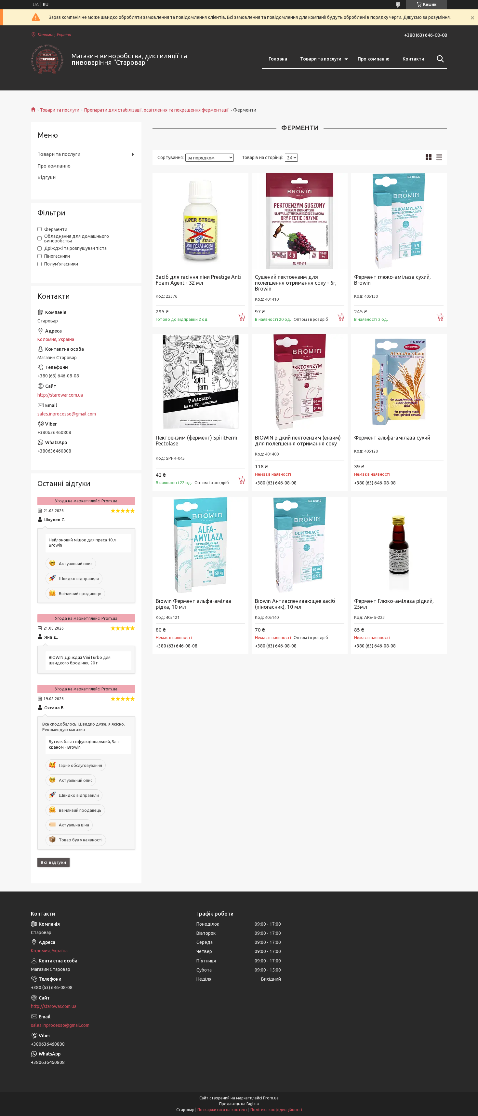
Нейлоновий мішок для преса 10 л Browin (82, 543)
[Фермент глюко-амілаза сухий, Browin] (399, 221)
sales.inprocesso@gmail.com (66, 413)
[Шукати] (439, 58)
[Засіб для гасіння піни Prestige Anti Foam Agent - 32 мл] (200, 221)
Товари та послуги (320, 58)
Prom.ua (271, 1098)
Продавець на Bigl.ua (239, 1104)
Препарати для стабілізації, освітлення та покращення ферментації (156, 110)
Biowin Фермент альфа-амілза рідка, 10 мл (193, 604)
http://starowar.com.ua (60, 395)
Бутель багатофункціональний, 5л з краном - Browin (84, 744)
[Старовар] (47, 59)
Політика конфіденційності (276, 1110)
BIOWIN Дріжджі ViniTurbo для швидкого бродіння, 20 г (80, 660)
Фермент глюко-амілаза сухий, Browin (392, 280)
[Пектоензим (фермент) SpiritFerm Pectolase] (200, 382)
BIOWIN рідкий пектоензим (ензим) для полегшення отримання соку (298, 440)
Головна (278, 58)
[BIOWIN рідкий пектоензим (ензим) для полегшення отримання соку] (300, 382)
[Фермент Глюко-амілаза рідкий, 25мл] (399, 545)
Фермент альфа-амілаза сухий (392, 438)
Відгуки (46, 177)
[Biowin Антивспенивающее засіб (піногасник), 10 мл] (300, 545)
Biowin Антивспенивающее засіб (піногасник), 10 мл (295, 604)
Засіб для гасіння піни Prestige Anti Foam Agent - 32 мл (198, 280)
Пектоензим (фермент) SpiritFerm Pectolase (196, 440)
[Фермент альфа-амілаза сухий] (399, 382)
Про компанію (374, 58)
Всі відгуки (53, 862)
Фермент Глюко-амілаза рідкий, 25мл (394, 604)
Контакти (413, 58)
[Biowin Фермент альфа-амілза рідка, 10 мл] (200, 545)
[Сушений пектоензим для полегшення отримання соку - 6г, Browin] (300, 221)
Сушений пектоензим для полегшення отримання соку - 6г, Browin (296, 283)
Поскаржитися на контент (222, 1110)
